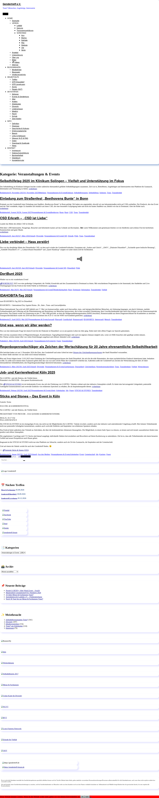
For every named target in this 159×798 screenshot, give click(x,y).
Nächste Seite (26, 456)
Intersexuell (99, 319)
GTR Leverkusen (18, 84)
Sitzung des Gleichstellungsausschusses (87, 352)
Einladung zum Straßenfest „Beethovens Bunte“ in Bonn (44, 198)
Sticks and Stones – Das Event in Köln (30, 396)
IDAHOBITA (89, 319)
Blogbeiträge (16, 69)
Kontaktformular (18, 160)
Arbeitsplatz (16, 104)
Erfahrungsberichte (19, 131)
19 (19, 456)
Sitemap (15, 64)
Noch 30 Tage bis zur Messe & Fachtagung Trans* (24, 599)
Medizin (15, 111)
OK (82, 797)
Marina (24, 38)
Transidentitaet (89, 236)
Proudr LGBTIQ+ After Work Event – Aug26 (23, 591)
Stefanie (24, 45)
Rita (22, 42)
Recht (14, 113)
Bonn (61, 212)
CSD (71, 212)
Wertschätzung (143, 367)
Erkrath (70, 236)
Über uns (15, 57)
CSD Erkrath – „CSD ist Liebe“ (23, 218)
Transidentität (117, 193)
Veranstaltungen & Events (56, 193)
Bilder (14, 60)
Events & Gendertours (20, 96)
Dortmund (76, 290)
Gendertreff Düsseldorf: (9, 494)
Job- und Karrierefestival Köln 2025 (27, 372)
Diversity (15, 106)
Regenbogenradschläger (105, 367)
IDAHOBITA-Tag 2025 (16, 295)
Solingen (103, 193)
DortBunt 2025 (11, 273)
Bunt (66, 212)
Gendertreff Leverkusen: (9, 498)
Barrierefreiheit (17, 155)
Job (67, 390)
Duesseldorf (79, 367)
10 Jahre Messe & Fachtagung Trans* (20, 595)
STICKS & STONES (13, 384)
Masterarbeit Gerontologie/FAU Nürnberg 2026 (23, 593)
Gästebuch (16, 157)
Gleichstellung (90, 367)
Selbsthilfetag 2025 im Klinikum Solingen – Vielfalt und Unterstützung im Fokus (62, 180)
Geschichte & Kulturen (20, 128)
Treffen (14, 79)
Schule (14, 116)
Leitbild (19, 25)
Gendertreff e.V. (12, 4)
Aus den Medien (44, 454)
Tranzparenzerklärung (25, 30)
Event (82, 454)
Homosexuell (78, 319)
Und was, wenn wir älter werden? (26, 325)
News (14, 145)
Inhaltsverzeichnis (19, 74)
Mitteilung (42, 193)
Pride (76, 236)
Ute (22, 47)
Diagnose (15, 126)
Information (85, 290)
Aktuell (32, 236)
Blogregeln (16, 72)
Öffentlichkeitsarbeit (59, 290)
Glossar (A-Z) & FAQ (20, 138)
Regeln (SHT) (17, 89)
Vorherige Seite (5, 456)
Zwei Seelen (16, 118)
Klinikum (69, 193)
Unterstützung (17, 55)
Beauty (14, 133)
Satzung (20, 28)
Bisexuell (58, 319)
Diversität (39, 236)
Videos (17, 62)
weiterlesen (33, 189)
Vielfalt (104, 290)
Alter (13, 99)
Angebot (15, 52)
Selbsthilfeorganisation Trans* (17, 620)
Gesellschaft (67, 319)
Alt (54, 341)
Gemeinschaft (90, 454)
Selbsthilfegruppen (81, 193)
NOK (87, 797)
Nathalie (24, 40)
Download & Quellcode (20, 143)
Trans (109, 193)
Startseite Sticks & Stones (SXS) (17, 450)
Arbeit (53, 390)
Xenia (23, 50)
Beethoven (55, 212)
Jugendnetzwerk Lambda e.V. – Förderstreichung (24, 597)
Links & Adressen (18, 135)
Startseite (15, 20)
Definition (15, 123)
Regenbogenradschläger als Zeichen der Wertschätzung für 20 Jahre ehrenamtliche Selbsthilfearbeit (78, 346)
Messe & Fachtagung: (8, 490)
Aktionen (15, 94)
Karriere (102, 454)
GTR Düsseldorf (18, 82)
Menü (5, 14)
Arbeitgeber (74, 454)
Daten (14, 140)
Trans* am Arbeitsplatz (14, 626)
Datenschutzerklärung (20, 153)
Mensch (107, 319)
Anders (14, 101)
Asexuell (51, 319)
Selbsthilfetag (94, 193)
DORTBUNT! (7, 283)
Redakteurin (4, 193)
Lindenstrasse (17, 109)
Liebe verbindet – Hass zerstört (24, 241)
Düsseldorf (71, 268)
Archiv (14, 86)
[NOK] (90, 797)
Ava (22, 35)
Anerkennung (69, 367)
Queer (58, 341)
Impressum (16, 150)
